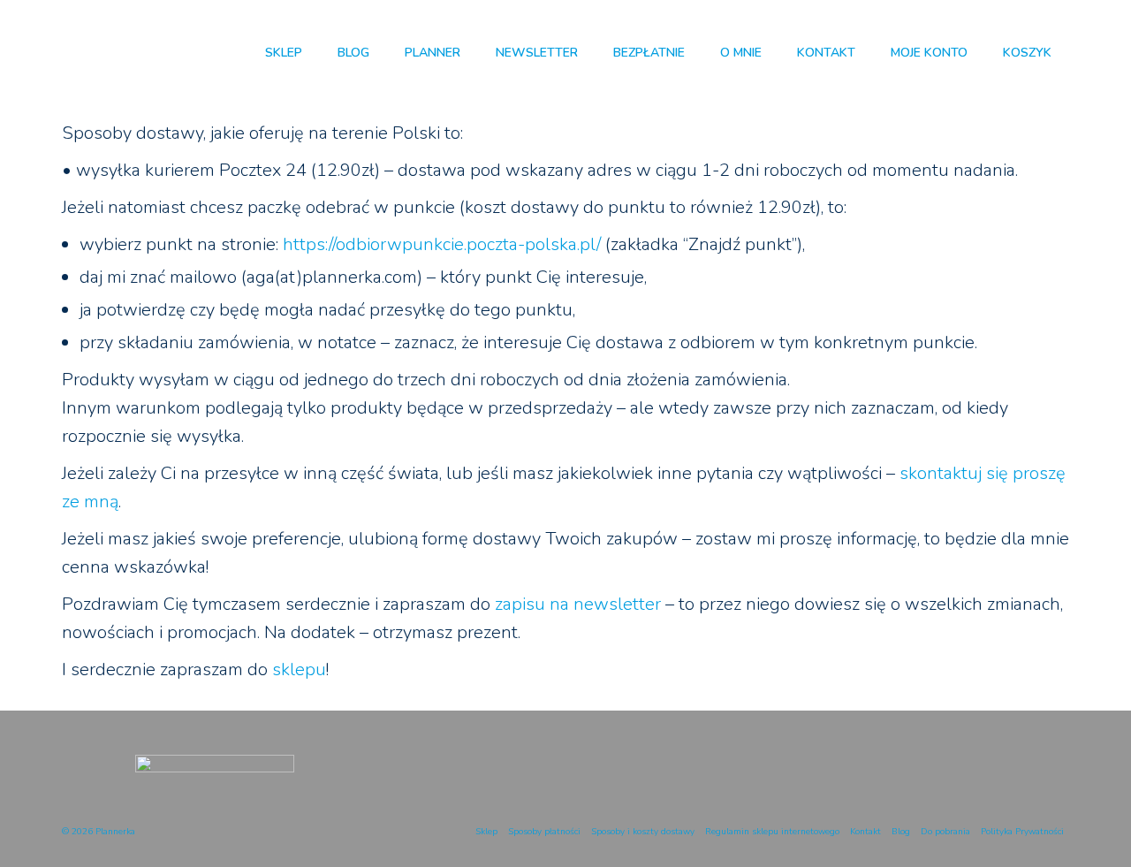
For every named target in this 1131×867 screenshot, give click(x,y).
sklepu (299, 669)
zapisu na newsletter (578, 604)
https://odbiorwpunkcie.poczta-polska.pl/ (442, 244)
